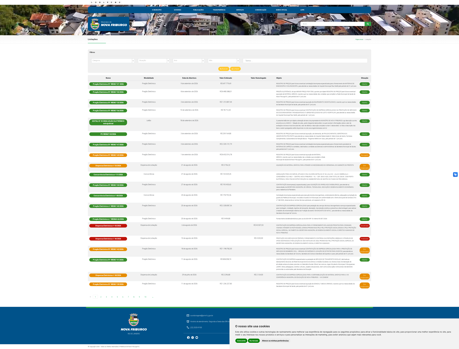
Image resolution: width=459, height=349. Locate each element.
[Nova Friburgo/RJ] (95, 24)
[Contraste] (120, 2)
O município (156, 10)
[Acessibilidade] (92, 2)
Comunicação (260, 10)
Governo (177, 10)
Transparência (219, 10)
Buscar (224, 69)
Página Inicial (359, 39)
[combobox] (112, 60)
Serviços (240, 10)
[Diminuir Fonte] (100, 2)
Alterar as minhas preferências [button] (275, 341)
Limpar (236, 69)
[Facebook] (188, 337)
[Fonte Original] (104, 2)
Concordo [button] (241, 341)
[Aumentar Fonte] (96, 2)
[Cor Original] (116, 2)
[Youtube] (197, 337)
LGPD (302, 10)
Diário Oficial (281, 10)
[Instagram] (193, 337)
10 (145, 297)
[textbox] (112, 60)
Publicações (198, 10)
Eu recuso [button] (254, 341)
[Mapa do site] (107, 2)
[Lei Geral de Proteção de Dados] (111, 2)
